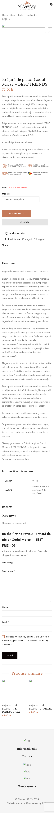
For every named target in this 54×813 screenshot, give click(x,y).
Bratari (21, 15)
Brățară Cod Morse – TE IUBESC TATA (11, 708)
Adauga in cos (17, 213)
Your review (9, 571)
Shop (13, 15)
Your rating (8, 562)
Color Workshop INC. (36, 803)
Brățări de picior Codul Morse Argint (7, 19)
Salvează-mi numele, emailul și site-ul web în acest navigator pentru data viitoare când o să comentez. (25, 640)
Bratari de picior (32, 15)
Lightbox (47, 30)
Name (6, 607)
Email (5, 622)
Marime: (6, 193)
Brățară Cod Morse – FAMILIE (40, 707)
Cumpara (24, 222)
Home (5, 15)
